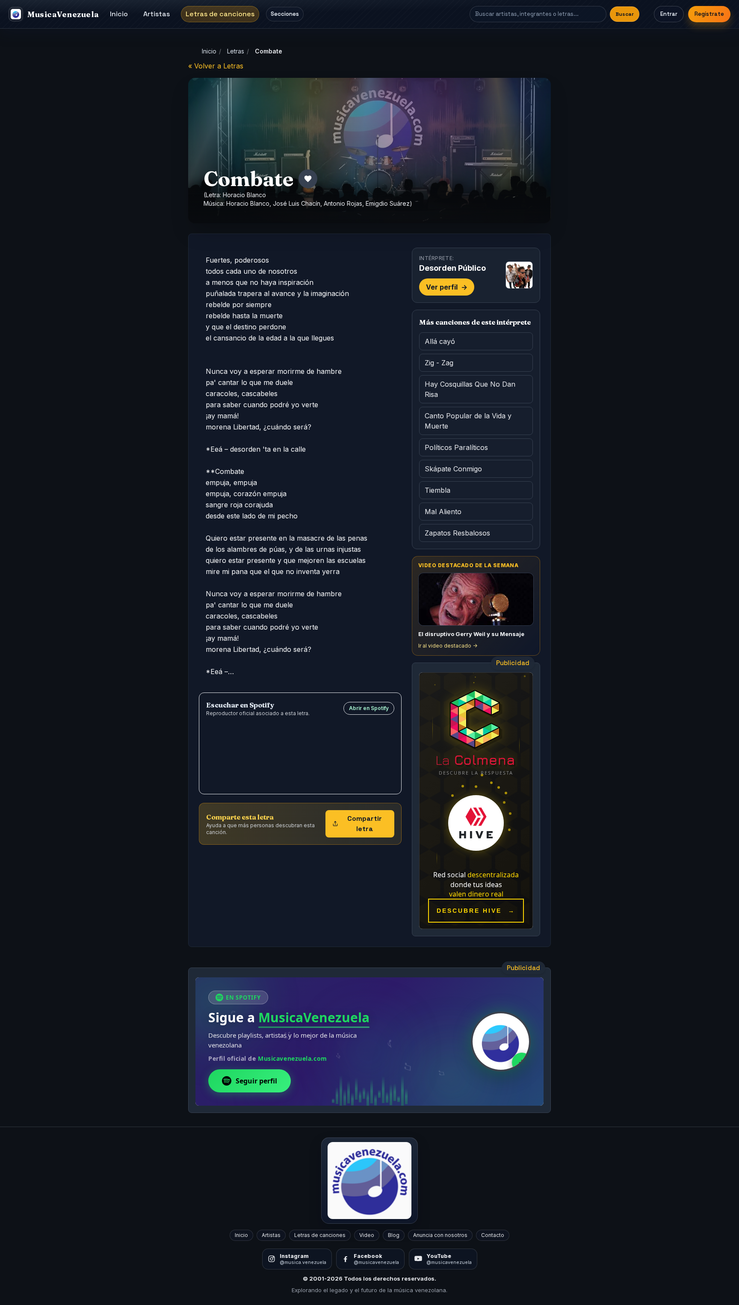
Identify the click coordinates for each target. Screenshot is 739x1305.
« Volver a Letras (215, 66)
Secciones (285, 14)
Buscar (624, 14)
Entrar (668, 14)
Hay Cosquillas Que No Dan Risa (470, 389)
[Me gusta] (308, 178)
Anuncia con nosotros (440, 1235)
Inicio (119, 13)
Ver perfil (446, 287)
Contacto (492, 1235)
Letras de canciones (220, 13)
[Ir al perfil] (519, 275)
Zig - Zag (439, 362)
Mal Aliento (443, 511)
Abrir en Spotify (369, 708)
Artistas (156, 13)
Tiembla (437, 490)
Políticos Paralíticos (456, 447)
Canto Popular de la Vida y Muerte (468, 420)
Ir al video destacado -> (447, 645)
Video (366, 1235)
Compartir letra (364, 823)
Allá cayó (440, 341)
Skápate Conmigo (453, 469)
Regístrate (709, 14)
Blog (393, 1235)
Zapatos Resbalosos (457, 533)
